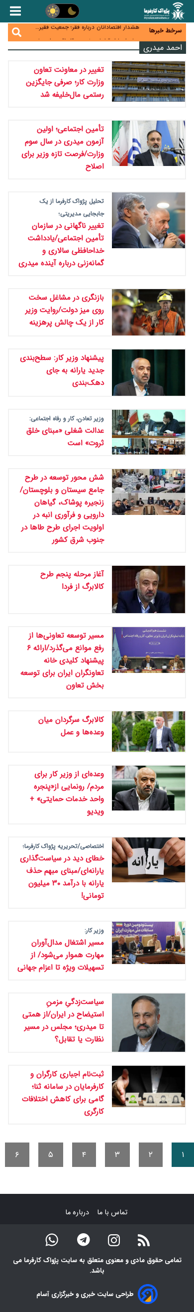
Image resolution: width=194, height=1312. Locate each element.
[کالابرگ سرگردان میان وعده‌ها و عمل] (149, 731)
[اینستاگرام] (114, 1239)
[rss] (144, 1239)
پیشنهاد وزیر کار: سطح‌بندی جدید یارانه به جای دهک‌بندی (62, 370)
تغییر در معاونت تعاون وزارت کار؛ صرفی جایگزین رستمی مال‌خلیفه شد (65, 82)
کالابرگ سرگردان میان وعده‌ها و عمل (71, 726)
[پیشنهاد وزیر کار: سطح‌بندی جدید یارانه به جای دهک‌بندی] (149, 372)
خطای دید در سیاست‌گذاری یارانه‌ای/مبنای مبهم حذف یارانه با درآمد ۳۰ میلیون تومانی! (62, 877)
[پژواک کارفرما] (163, 11)
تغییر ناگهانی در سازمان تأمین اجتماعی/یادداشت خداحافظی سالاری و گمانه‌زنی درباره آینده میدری (61, 244)
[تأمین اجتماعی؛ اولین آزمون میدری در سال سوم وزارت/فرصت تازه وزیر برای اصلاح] (149, 149)
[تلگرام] (83, 1239)
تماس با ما (113, 1212)
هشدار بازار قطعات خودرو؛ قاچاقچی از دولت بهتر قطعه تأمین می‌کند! (85, 37)
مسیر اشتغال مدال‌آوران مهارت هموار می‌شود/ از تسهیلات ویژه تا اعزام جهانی (60, 955)
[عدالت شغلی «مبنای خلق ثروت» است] (149, 432)
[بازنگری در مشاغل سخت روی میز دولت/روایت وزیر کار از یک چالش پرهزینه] (149, 312)
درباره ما (78, 1212)
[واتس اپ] (51, 1239)
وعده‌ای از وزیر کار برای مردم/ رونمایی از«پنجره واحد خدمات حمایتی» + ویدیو (67, 793)
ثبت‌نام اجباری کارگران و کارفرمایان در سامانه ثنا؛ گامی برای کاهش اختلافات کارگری (63, 1093)
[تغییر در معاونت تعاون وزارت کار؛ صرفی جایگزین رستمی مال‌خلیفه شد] (149, 84)
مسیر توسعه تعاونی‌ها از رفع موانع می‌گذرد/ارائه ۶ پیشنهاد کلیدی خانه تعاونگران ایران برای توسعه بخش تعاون (62, 660)
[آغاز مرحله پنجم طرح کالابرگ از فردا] (149, 589)
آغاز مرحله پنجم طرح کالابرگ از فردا (72, 580)
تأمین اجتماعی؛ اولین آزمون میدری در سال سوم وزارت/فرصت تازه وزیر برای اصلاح (62, 147)
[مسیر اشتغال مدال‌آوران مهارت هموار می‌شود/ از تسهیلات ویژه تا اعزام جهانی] (149, 951)
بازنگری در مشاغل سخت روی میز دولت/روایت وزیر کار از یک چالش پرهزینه (64, 310)
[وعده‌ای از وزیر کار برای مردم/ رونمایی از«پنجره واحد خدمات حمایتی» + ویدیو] (149, 794)
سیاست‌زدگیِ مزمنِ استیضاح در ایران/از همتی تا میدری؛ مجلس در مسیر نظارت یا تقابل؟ (63, 1020)
